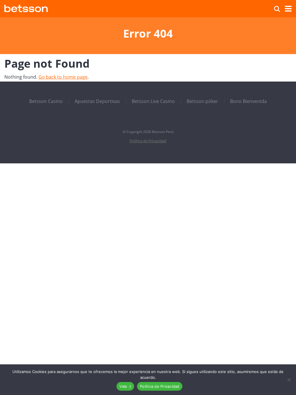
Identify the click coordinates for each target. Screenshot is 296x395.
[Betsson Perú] (26, 7)
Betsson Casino (46, 101)
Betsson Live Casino (153, 101)
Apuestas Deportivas (97, 101)
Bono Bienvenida (248, 101)
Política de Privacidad (148, 141)
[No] (289, 380)
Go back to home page (63, 77)
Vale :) (125, 386)
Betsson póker (202, 101)
